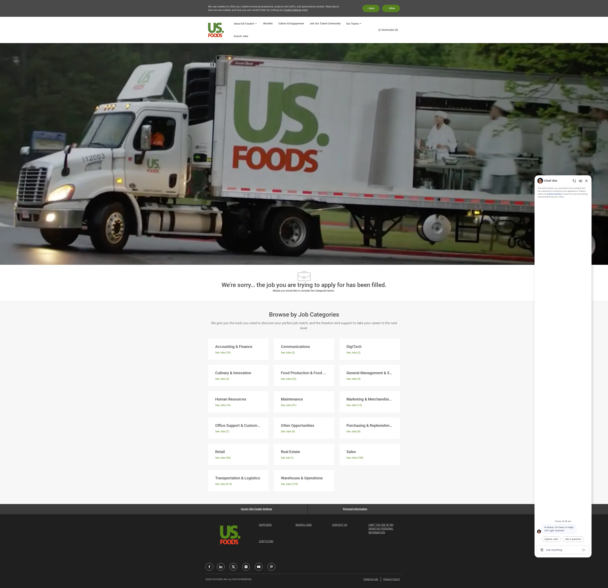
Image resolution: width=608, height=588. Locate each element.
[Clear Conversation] (574, 181)
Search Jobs (241, 36)
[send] (584, 550)
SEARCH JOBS (303, 524)
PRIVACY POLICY (391, 579)
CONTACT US (339, 524)
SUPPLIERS (265, 524)
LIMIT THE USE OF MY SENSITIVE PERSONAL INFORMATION (381, 528)
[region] (563, 365)
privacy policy (554, 194)
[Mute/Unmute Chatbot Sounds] (580, 180)
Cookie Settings (292, 10)
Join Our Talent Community (325, 23)
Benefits (268, 23)
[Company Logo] (216, 30)
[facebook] (209, 567)
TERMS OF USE (370, 579)
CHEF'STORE (266, 541)
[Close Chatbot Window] (586, 180)
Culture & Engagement (291, 23)
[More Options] (542, 550)
